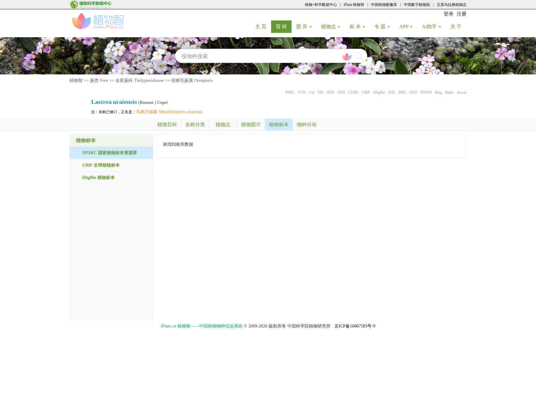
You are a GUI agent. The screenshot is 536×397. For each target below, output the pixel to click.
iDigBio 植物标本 (98, 177)
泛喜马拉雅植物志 (452, 4)
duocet (462, 92)
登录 (448, 13)
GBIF (366, 92)
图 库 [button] (302, 26)
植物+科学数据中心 (321, 4)
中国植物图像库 (384, 4)
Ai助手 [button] (430, 26)
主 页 (263, 26)
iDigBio (379, 92)
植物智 (76, 80)
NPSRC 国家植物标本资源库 (109, 152)
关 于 (458, 26)
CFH (341, 92)
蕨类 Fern (99, 80)
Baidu (449, 92)
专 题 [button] (380, 26)
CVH (302, 92)
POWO (426, 92)
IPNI (330, 92)
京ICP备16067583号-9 (354, 326)
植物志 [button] (329, 26)
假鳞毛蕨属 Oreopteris (191, 80)
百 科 (284, 26)
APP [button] (404, 26)
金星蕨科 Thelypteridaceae (139, 80)
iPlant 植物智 (354, 4)
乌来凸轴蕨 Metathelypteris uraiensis (169, 111)
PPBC (290, 92)
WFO (413, 92)
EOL (391, 92)
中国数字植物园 (417, 4)
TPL (320, 92)
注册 (462, 13)
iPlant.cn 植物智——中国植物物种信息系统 (202, 326)
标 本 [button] (356, 26)
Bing (438, 92)
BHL (402, 92)
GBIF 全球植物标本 (101, 165)
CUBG (353, 92)
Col (311, 92)
